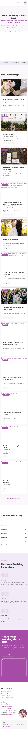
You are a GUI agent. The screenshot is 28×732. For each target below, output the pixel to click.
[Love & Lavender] (2, 2)
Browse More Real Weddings (14, 498)
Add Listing (18, 3)
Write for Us (4, 701)
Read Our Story (10, 714)
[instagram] (24, 724)
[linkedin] (19, 724)
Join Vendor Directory (6, 708)
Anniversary (5, 62)
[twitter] (17, 724)
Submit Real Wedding (6, 706)
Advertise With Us (5, 704)
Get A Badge (4, 703)
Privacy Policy (6, 724)
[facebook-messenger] (22, 724)
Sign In (12, 3)
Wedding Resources (6, 691)
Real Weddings (5, 693)
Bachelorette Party (14, 62)
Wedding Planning (5, 695)
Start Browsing (8, 654)
